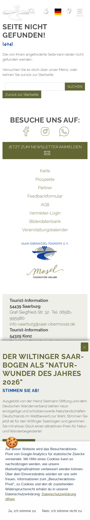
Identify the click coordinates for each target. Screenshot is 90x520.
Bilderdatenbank (45, 221)
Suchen (74, 86)
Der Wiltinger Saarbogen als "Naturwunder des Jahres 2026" (43, 369)
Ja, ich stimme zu (22, 511)
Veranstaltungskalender (45, 229)
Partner (45, 187)
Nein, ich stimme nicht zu (62, 511)
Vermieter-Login (45, 213)
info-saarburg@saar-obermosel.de (42, 324)
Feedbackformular (45, 196)
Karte (45, 170)
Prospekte (45, 179)
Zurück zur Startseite (22, 94)
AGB (45, 204)
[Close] (84, 346)
